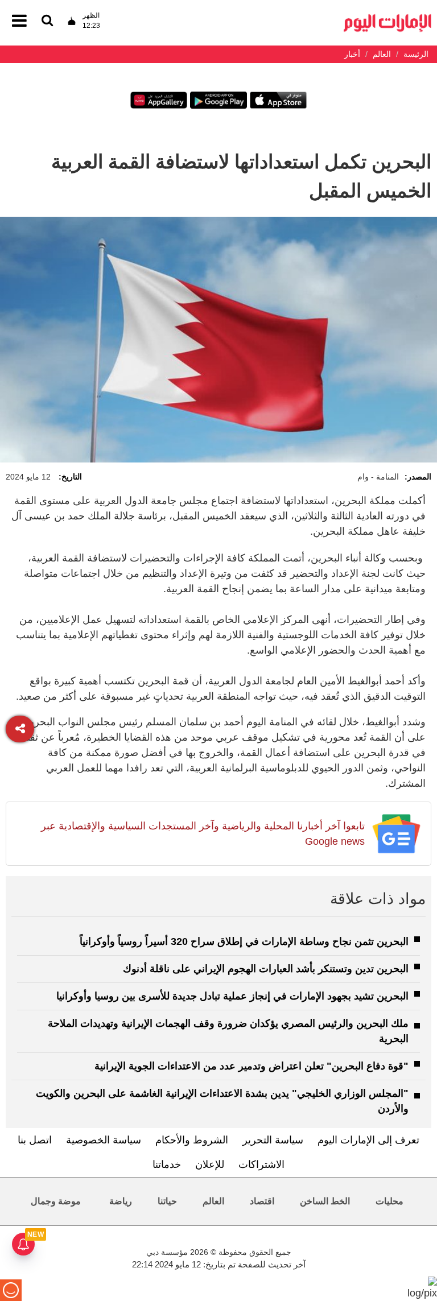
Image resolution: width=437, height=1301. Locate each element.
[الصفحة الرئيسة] (387, 17)
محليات (389, 1201)
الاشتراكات (261, 1164)
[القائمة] (47, 21)
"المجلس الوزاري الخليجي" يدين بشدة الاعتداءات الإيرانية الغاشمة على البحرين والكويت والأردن (222, 1101)
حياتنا (167, 1201)
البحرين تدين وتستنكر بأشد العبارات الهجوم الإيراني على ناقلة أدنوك (266, 968)
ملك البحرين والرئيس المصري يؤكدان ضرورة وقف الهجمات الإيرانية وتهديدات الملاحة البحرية (228, 1031)
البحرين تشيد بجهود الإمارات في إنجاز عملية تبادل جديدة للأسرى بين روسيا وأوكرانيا (232, 996)
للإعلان (209, 1164)
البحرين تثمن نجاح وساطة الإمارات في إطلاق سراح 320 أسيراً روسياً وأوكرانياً (244, 941)
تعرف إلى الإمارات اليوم (368, 1140)
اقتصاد (262, 1201)
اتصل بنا (35, 1140)
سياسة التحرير (272, 1140)
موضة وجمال (56, 1201)
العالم (213, 1201)
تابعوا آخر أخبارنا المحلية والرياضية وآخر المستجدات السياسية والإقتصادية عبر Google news (203, 833)
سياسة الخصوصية (103, 1140)
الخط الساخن (325, 1201)
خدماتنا (166, 1164)
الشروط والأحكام (191, 1140)
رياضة (120, 1201)
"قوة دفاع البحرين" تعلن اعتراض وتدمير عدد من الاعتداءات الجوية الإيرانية (251, 1066)
